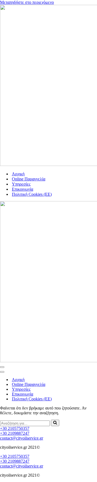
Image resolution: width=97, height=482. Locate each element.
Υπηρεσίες (21, 184)
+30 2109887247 (14, 433)
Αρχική (18, 174)
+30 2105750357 (14, 428)
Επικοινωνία (22, 189)
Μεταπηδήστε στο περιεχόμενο (27, 2)
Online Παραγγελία (28, 179)
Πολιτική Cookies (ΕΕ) (32, 194)
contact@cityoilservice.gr (21, 438)
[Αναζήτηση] (55, 423)
